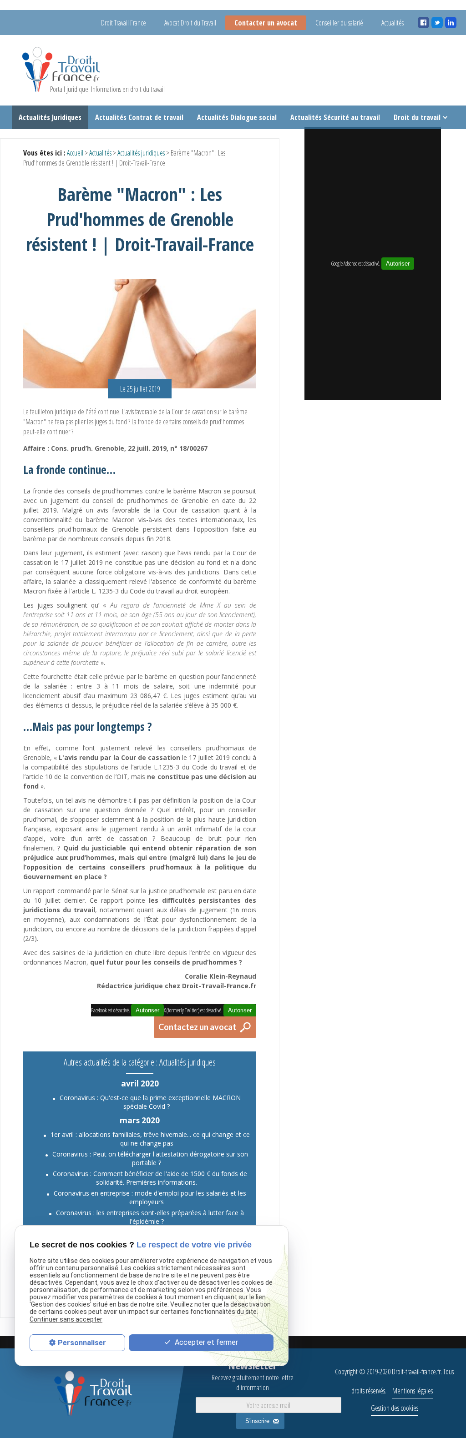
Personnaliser (82, 1342)
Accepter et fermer (205, 1342)
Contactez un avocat (197, 1027)
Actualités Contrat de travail (139, 117)
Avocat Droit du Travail (190, 23)
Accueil (75, 153)
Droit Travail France (123, 23)
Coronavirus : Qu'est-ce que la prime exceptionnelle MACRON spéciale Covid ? (150, 1102)
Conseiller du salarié (339, 23)
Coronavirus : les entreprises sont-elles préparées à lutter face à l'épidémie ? (150, 1217)
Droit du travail (417, 117)
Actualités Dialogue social (237, 117)
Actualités (392, 23)
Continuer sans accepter (66, 1319)
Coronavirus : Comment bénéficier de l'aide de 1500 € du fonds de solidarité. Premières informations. (150, 1178)
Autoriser (398, 263)
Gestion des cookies (394, 1408)
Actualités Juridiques (50, 117)
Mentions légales (412, 1391)
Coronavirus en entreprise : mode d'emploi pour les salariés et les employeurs (150, 1197)
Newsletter (253, 1375)
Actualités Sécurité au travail (335, 117)
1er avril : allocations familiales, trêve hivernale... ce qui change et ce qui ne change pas (150, 1138)
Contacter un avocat (265, 23)
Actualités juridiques (141, 153)
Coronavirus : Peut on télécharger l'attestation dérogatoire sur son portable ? (150, 1158)
